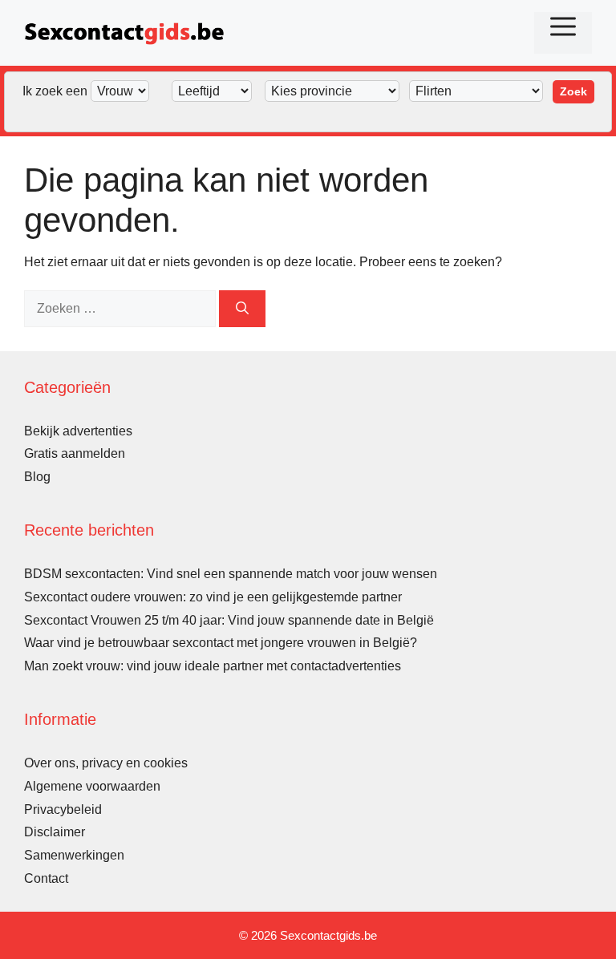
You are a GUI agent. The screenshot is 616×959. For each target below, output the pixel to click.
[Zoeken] (242, 308)
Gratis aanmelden (74, 453)
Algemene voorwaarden (92, 786)
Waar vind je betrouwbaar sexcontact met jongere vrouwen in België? (220, 642)
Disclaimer (54, 832)
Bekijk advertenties (78, 431)
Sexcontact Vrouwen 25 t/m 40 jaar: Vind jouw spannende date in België (229, 620)
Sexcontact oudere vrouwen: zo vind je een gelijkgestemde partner (213, 597)
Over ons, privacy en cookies (106, 763)
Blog (37, 477)
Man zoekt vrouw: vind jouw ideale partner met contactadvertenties (212, 666)
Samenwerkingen (74, 855)
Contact (46, 878)
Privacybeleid (63, 809)
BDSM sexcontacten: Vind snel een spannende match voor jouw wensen (230, 574)
